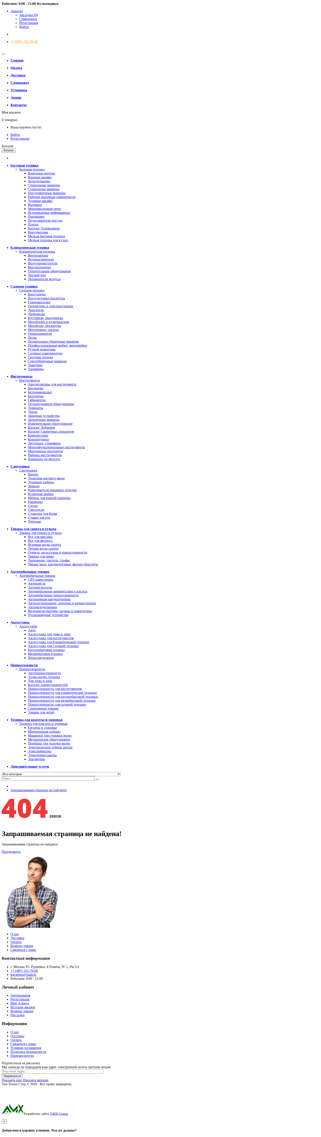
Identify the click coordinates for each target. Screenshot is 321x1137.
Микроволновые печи (44, 209)
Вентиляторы (38, 255)
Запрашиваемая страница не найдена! (38, 790)
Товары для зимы (41, 556)
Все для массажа (40, 537)
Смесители (36, 509)
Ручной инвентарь (41, 349)
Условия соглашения (25, 1048)
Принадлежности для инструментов (55, 689)
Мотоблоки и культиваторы (48, 322)
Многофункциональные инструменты (56, 447)
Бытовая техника (32, 169)
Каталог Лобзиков (41, 427)
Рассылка (17, 1015)
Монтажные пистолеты (45, 451)
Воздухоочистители (42, 263)
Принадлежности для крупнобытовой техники (63, 696)
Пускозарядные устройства (48, 615)
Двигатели (36, 310)
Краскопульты (38, 439)
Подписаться (12, 1076)
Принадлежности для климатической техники (62, 693)
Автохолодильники (42, 607)
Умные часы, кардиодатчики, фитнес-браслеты (63, 564)
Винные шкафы (40, 177)
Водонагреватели (41, 259)
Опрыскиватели (40, 333)
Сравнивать (28, 19)
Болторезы (36, 396)
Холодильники (39, 181)
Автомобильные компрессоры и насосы (57, 591)
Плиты (33, 224)
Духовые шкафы (40, 201)
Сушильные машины (43, 189)
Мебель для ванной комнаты (49, 498)
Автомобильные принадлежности (53, 595)
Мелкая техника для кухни (48, 240)
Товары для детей (41, 712)
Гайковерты (37, 400)
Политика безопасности (28, 1052)
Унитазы (34, 521)
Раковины (35, 502)
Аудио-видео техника (44, 677)
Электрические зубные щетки (50, 747)
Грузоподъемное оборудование (51, 404)
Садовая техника (31, 290)
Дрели (32, 412)
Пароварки (36, 216)
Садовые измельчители (45, 353)
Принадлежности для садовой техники (57, 704)
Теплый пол (37, 275)
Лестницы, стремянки (44, 443)
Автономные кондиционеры (49, 599)
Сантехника (28, 470)
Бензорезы (35, 388)
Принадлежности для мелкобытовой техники (62, 700)
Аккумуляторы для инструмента (52, 384)
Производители (22, 1056)
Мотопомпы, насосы (43, 330)
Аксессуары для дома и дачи (49, 634)
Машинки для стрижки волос (50, 735)
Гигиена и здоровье (42, 727)
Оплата (15, 942)
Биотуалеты (37, 294)
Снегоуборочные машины (47, 361)
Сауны (33, 506)
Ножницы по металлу (44, 459)
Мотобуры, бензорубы (44, 326)
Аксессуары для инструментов (51, 638)
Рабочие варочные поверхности (52, 197)
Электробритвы (40, 751)
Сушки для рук (39, 517)
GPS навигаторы (40, 579)
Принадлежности (32, 669)
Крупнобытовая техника (46, 650)
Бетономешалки (40, 392)
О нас (14, 934)
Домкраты (35, 408)
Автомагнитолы (40, 587)
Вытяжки (35, 205)
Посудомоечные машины (47, 193)
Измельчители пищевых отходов (52, 490)
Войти (24, 27)
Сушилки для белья (42, 513)
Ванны (33, 474)
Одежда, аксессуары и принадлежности (57, 552)
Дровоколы (36, 314)
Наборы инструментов (45, 455)
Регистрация (28, 23)
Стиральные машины (44, 185)
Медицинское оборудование (49, 739)
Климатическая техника (37, 251)
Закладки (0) (28, 15)
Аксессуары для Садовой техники (53, 646)
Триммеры (36, 369)
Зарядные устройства (44, 416)
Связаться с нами (23, 950)
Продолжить (11, 852)
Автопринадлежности (44, 673)
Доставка (17, 938)
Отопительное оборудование (49, 271)
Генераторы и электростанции (50, 306)
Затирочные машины (43, 420)
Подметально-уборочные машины (53, 341)
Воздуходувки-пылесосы (46, 298)
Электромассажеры (42, 755)
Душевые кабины (41, 482)
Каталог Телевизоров (44, 228)
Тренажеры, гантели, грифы (49, 560)
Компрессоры (38, 435)
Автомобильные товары (37, 575)
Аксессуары (28, 626)
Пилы (32, 337)
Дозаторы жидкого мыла (46, 478)
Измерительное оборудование (50, 423)
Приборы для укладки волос (49, 743)
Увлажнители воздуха (44, 279)
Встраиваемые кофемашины (49, 212)
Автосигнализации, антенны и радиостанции (62, 603)
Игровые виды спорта (44, 544)
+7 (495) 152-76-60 (24, 41)
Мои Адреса (19, 1003)
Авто (32, 630)
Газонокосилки (39, 302)
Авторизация (20, 995)
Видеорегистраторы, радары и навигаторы (60, 611)
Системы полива (40, 357)
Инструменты (29, 380)
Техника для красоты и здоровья (43, 724)
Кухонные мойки (41, 494)
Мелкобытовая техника (45, 654)
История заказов (22, 1007)
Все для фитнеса (40, 541)
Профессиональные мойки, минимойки (57, 345)
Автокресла (36, 583)
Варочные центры (41, 173)
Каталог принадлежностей (48, 685)
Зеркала (34, 486)
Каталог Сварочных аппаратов (51, 431)
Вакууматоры (38, 232)
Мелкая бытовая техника (46, 236)
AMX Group (59, 1113)
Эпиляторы (36, 759)
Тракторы (35, 365)
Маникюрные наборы (44, 731)
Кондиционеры (39, 267)
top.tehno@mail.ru (23, 974)
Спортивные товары (43, 708)
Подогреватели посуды (45, 220)
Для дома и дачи (40, 681)
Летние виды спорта (43, 548)
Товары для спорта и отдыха (40, 533)
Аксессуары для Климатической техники (58, 642)
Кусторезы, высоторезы (45, 318)
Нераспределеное (41, 658)
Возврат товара (21, 946)
